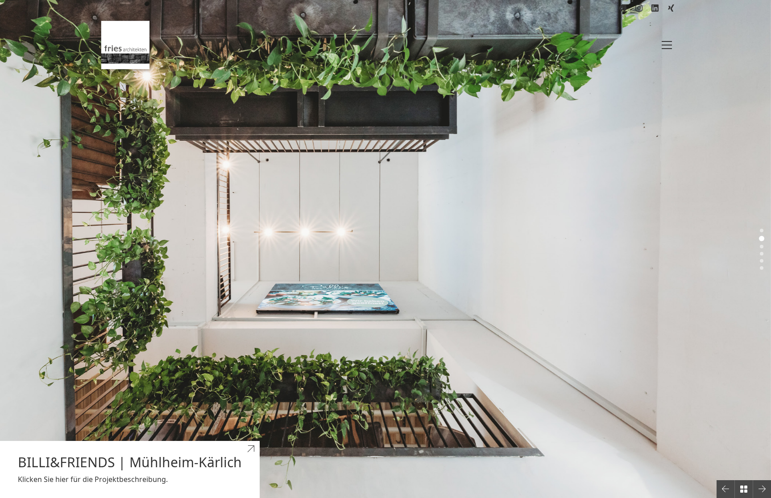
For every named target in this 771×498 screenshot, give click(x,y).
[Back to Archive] (744, 489)
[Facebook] (622, 8)
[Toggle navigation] (667, 45)
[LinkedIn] (655, 8)
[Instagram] (638, 8)
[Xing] (671, 8)
